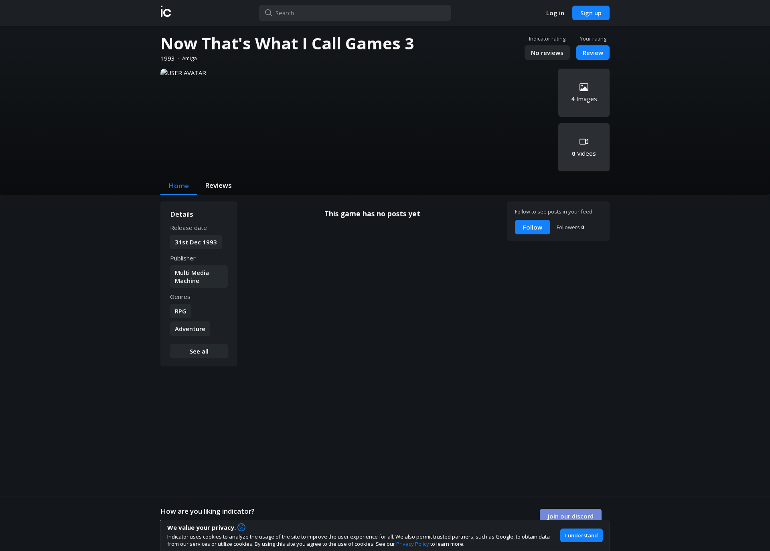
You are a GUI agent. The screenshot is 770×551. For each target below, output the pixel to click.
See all (199, 351)
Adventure (190, 329)
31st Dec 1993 (196, 242)
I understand (581, 535)
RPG (180, 311)
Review (593, 53)
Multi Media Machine (192, 276)
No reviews (547, 53)
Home (178, 185)
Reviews (218, 185)
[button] (165, 13)
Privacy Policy (412, 543)
